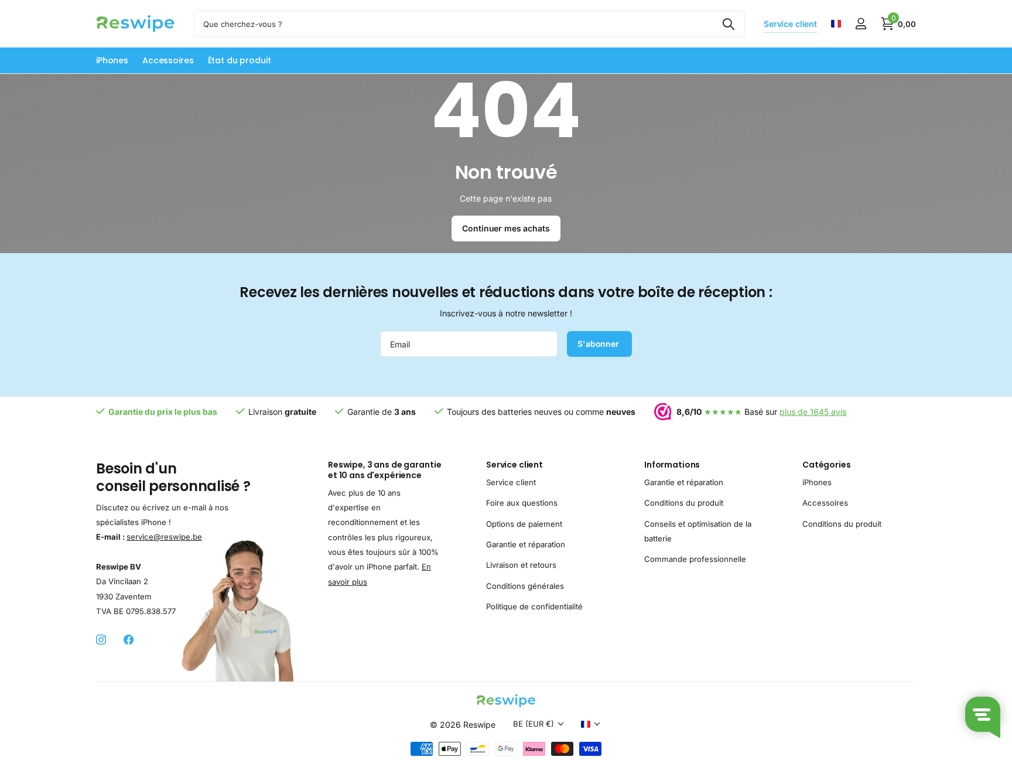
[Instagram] (101, 641)
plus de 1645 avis (812, 412)
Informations (672, 465)
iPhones (112, 60)
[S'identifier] (860, 24)
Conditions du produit (683, 502)
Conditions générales (525, 586)
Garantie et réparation (525, 544)
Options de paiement (524, 524)
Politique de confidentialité (534, 606)
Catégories (826, 465)
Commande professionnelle (695, 559)
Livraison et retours (521, 565)
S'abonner (599, 344)
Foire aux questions (522, 502)
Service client (514, 465)
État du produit (239, 60)
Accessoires (167, 60)
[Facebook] (129, 641)
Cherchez (729, 24)
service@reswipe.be (164, 536)
